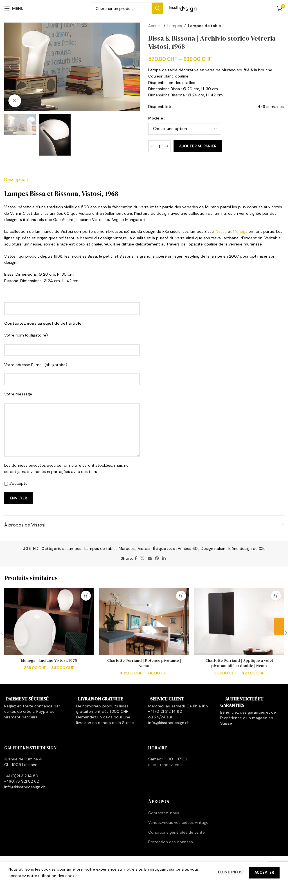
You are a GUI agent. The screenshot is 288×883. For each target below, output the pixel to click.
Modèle (155, 118)
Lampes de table (204, 25)
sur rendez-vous (168, 764)
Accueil (154, 25)
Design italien (213, 548)
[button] (9, 67)
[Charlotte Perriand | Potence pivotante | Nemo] (144, 621)
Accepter (264, 872)
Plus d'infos (230, 872)
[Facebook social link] (136, 558)
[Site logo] (183, 8)
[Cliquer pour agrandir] (14, 100)
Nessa (221, 231)
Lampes (174, 25)
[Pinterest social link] (157, 558)
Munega (240, 231)
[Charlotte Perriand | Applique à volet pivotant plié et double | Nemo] (239, 621)
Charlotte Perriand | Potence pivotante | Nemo (144, 663)
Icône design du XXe (247, 548)
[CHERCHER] (157, 8)
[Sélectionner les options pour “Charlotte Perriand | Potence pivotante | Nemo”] (181, 596)
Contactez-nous (163, 812)
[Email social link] (149, 558)
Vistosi (144, 548)
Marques (127, 548)
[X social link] (142, 558)
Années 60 (188, 548)
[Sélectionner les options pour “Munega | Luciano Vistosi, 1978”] (86, 596)
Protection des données (170, 841)
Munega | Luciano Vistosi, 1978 (49, 660)
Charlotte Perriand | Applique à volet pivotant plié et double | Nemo (239, 663)
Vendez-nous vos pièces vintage (178, 822)
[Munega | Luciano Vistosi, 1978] (49, 621)
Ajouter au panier (197, 146)
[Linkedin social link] (164, 558)
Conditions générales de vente (176, 832)
